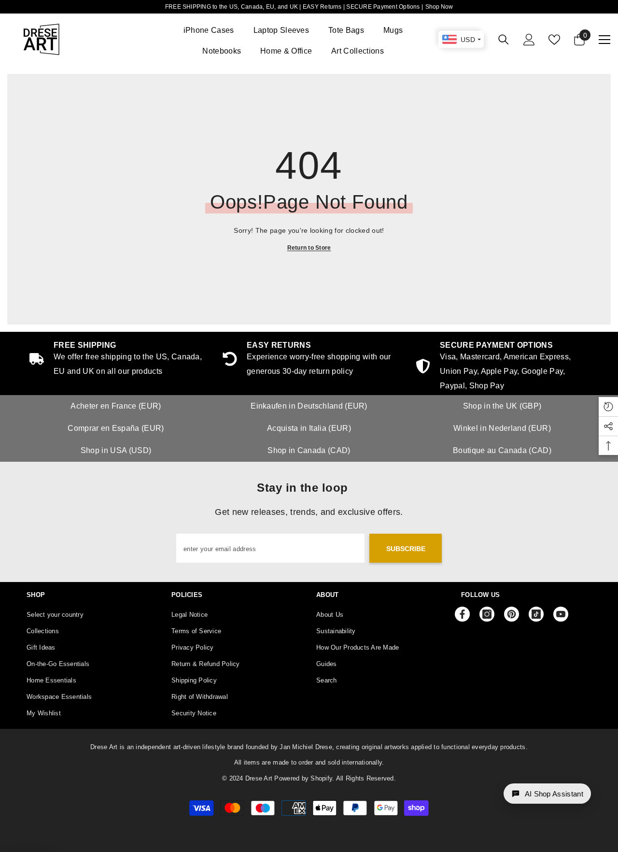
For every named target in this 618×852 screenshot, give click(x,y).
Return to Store (309, 247)
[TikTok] (536, 614)
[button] (547, 793)
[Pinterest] (511, 614)
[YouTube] (560, 614)
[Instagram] (486, 614)
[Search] (503, 39)
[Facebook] (462, 614)
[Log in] (529, 39)
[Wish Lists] (554, 39)
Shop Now (439, 6)
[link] (502, 367)
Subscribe (405, 549)
